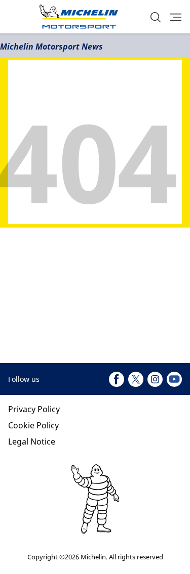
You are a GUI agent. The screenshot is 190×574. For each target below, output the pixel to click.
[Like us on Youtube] (174, 379)
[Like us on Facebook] (116, 379)
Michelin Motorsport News (51, 46)
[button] (155, 17)
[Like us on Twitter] (135, 379)
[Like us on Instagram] (155, 379)
